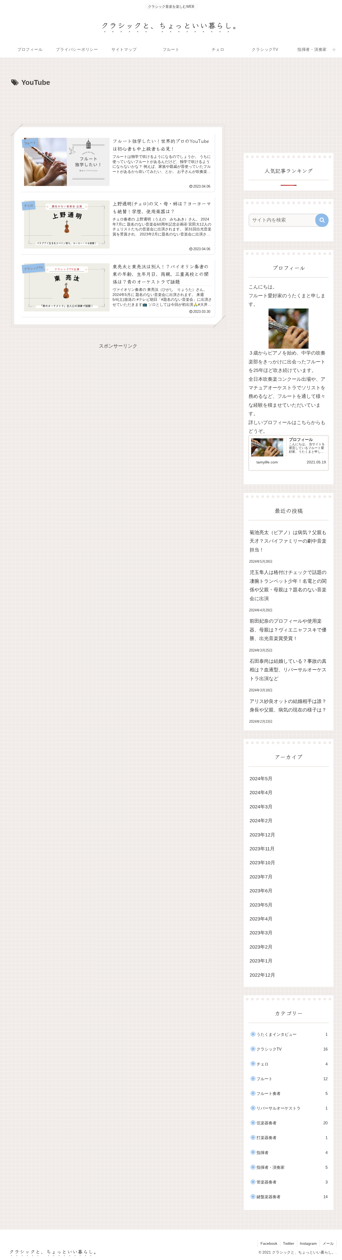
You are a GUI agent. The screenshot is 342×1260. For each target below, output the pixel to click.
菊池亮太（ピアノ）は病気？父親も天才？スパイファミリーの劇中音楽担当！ (288, 541)
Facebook (269, 1243)
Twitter (288, 1243)
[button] (322, 220)
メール (328, 1243)
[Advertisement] (118, 104)
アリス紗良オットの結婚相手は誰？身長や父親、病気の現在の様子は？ (288, 706)
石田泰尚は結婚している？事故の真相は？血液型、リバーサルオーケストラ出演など (288, 669)
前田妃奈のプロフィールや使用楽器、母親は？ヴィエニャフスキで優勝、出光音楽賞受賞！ (288, 629)
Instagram (308, 1243)
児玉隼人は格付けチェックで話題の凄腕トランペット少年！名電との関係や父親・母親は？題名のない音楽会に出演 (288, 585)
